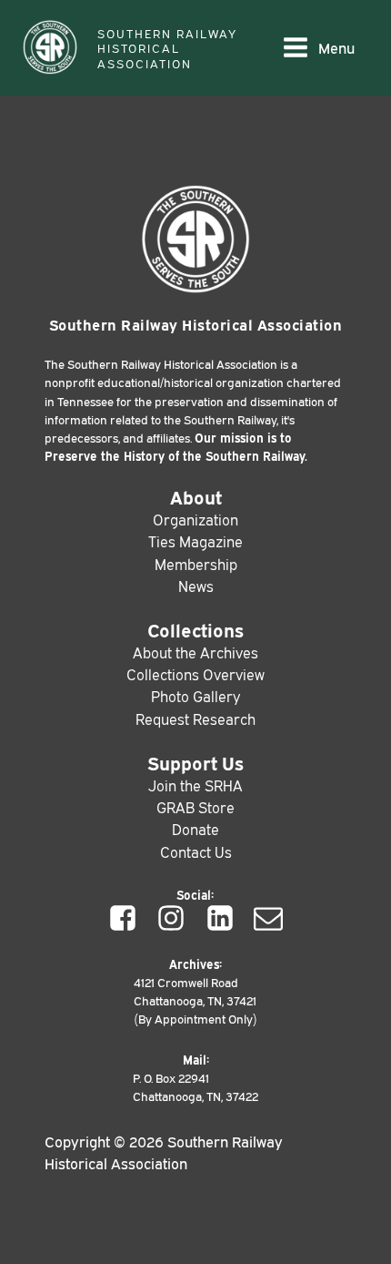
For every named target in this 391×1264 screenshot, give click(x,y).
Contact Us (196, 851)
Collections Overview (195, 674)
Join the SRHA (195, 785)
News (196, 586)
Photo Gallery (195, 696)
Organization (195, 519)
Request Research (195, 718)
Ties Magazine (195, 541)
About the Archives (195, 652)
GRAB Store (195, 807)
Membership (196, 564)
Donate (195, 829)
